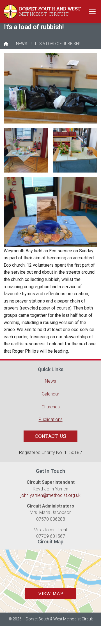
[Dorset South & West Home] (10, 11)
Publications (51, 419)
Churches (51, 406)
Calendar (50, 394)
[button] (92, 11)
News (21, 43)
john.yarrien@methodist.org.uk (50, 495)
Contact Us (50, 436)
